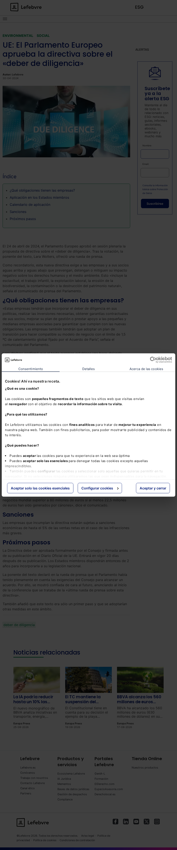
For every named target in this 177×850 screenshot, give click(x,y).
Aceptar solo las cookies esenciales (40, 488)
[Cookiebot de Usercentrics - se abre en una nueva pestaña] (153, 360)
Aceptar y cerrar (153, 488)
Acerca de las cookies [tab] (146, 369)
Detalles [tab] (88, 369)
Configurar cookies (97, 488)
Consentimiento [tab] (30, 369)
